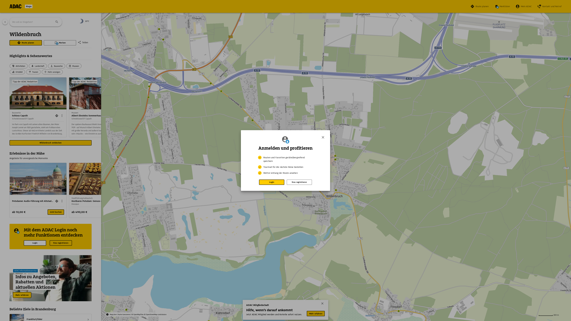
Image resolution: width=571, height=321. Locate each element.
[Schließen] (323, 137)
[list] (285, 165)
